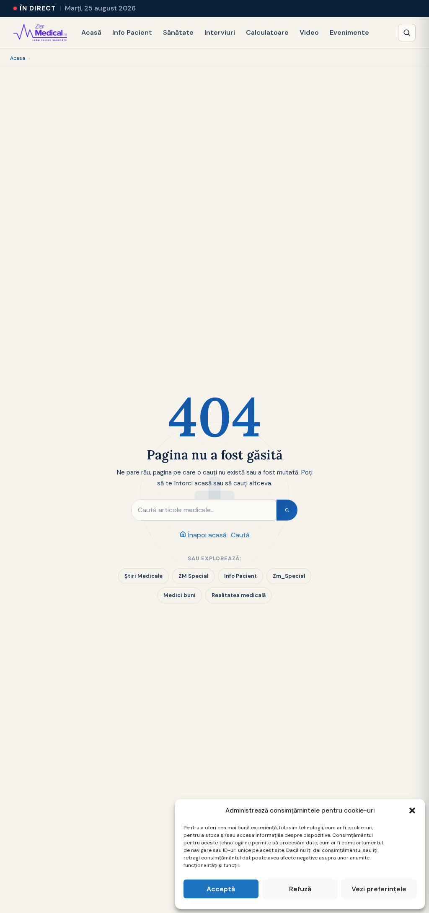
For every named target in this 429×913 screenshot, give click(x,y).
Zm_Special (289, 576)
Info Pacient (132, 32)
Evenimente (349, 32)
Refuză (300, 889)
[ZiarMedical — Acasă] (40, 32)
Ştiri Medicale (143, 576)
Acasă (91, 32)
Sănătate (178, 32)
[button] (412, 810)
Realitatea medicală (239, 595)
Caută (240, 535)
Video (309, 32)
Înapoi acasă (206, 535)
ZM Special (193, 576)
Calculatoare (267, 32)
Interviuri (219, 32)
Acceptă (221, 889)
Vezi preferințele (378, 889)
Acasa (17, 58)
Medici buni (179, 595)
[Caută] (407, 32)
